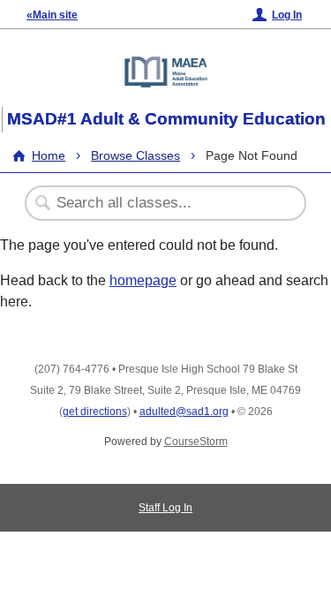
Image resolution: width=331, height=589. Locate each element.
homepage (143, 280)
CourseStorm (196, 441)
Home (48, 155)
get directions (95, 411)
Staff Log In (165, 508)
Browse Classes (135, 155)
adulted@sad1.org (184, 411)
